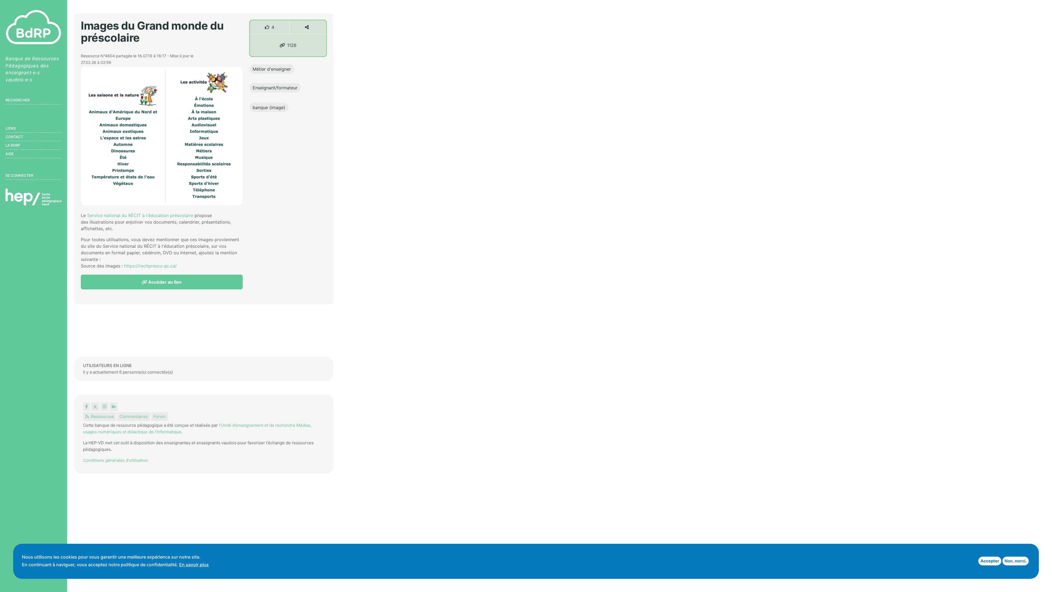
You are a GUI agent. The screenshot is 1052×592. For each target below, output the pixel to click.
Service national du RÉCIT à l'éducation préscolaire (140, 215)
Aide (9, 154)
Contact (14, 137)
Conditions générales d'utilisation (115, 460)
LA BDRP (12, 145)
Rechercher (17, 100)
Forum (159, 416)
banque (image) (269, 107)
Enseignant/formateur (275, 87)
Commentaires (133, 416)
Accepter (989, 560)
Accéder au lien (164, 282)
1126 (291, 45)
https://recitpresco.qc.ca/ (150, 266)
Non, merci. (1016, 561)
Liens (10, 128)
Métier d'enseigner (272, 69)
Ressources (102, 416)
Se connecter (19, 175)
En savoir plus (194, 564)
